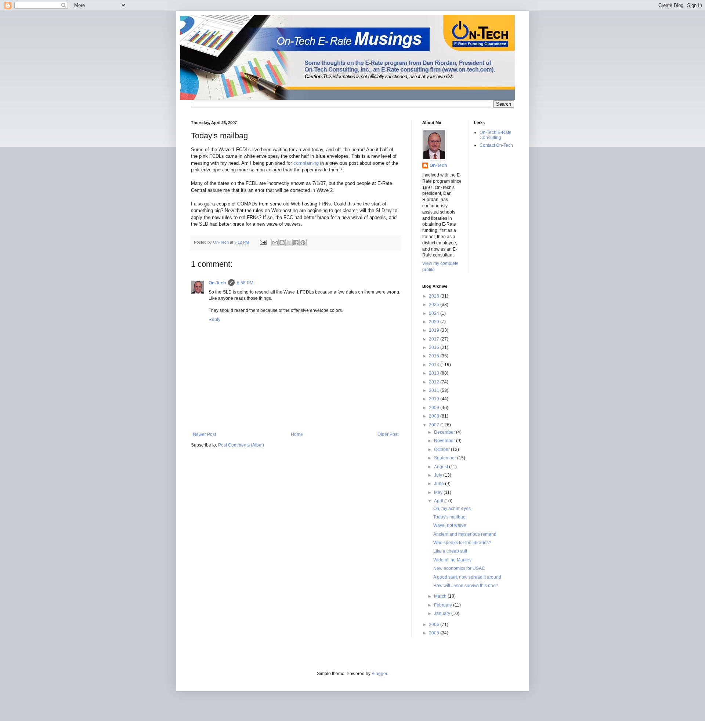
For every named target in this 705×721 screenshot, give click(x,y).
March (441, 596)
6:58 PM (245, 282)
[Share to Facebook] (296, 242)
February (443, 605)
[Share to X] (289, 242)
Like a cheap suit (450, 551)
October (442, 449)
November (445, 440)
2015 (434, 355)
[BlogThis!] (282, 242)
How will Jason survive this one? (465, 585)
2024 (434, 313)
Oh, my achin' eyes (452, 508)
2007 (434, 424)
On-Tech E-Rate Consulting (495, 135)
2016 (434, 347)
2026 (434, 296)
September (445, 457)
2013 (434, 373)
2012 (434, 382)
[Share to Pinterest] (303, 242)
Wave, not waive (449, 525)
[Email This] (275, 242)
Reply (214, 319)
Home (297, 434)
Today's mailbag (449, 517)
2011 (434, 390)
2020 (434, 321)
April (439, 500)
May (439, 492)
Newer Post (204, 434)
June (439, 483)
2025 (434, 304)
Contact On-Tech (496, 145)
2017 (434, 339)
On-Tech (217, 282)
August (441, 466)
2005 (434, 633)
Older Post (387, 434)
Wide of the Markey (452, 559)
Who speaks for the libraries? (462, 542)
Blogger (379, 673)
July (438, 475)
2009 (434, 407)
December (445, 432)
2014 (434, 364)
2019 (434, 330)
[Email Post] (263, 242)
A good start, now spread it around (467, 577)
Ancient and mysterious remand (464, 534)
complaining (306, 163)
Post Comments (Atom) (241, 445)
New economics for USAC (459, 568)
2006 (434, 624)
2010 (434, 398)
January (442, 613)
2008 (434, 416)
